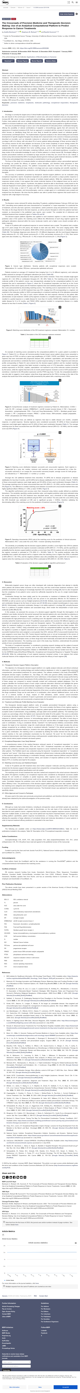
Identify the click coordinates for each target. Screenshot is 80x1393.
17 (41, 603)
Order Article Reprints (66, 14)
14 (41, 601)
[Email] (3, 1178)
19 (45, 603)
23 (3, 654)
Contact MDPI (6, 1314)
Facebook (44, 1333)
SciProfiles (5, 1341)
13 (31, 598)
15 (43, 601)
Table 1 (50, 279)
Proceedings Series (8, 1348)
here (16, 1224)
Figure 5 (60, 502)
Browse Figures (23, 61)
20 (3, 605)
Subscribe (6, 1370)
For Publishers (46, 1316)
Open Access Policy (8, 1311)
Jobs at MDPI (6, 1316)
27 (34, 716)
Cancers (13, 7)
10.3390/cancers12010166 (41, 7)
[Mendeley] (25, 1178)
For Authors (45, 1306)
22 (64, 605)
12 (29, 598)
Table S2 (6, 232)
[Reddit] (21, 1178)
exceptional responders (60, 103)
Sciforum (5, 1330)
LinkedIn (44, 1330)
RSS (35, 1296)
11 (68, 596)
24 (5, 654)
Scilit (23, 995)
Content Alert (43, 1296)
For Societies (45, 1319)
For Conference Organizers (49, 1322)
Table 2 (50, 552)
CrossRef (16, 995)
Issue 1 (28, 7)
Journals (5, 7)
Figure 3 (5, 354)
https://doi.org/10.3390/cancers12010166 (34, 48)
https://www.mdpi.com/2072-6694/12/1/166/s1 (48, 829)
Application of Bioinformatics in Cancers (41, 57)
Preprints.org (6, 1336)
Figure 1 (64, 236)
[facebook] (14, 1178)
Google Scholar (72, 983)
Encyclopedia (6, 1343)
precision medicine (17, 103)
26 (65, 656)
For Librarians (45, 1314)
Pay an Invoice (7, 1309)
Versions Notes (51, 61)
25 (7, 654)
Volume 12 (21, 7)
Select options (7, 1362)
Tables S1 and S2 (38, 214)
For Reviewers (45, 1309)
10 (60, 590)
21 (5, 605)
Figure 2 (30, 283)
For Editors (44, 1311)
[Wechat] (18, 1178)
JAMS (4, 1346)
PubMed (10, 986)
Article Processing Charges (11, 1306)
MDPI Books (6, 1333)
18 (43, 603)
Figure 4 (16, 428)
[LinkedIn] (10, 1178)
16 (46, 601)
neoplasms (30, 103)
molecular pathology (42, 103)
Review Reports (37, 61)
